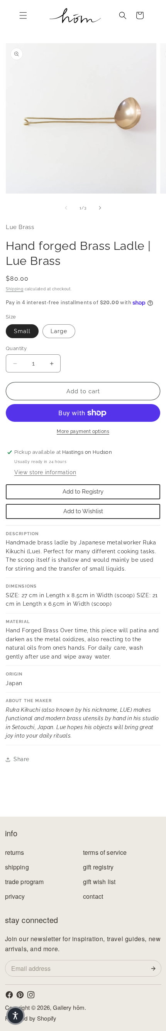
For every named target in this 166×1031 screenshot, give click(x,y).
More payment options (83, 431)
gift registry (98, 867)
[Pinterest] (20, 995)
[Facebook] (9, 995)
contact (93, 896)
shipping (17, 867)
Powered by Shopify (31, 1018)
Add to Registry (83, 491)
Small (22, 331)
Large (59, 331)
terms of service (105, 852)
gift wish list (99, 881)
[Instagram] (31, 995)
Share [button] (21, 759)
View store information (45, 472)
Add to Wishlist (83, 511)
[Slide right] (99, 207)
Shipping (15, 289)
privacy (15, 896)
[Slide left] (66, 207)
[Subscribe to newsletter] (155, 968)
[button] (23, 15)
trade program (24, 881)
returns (14, 852)
